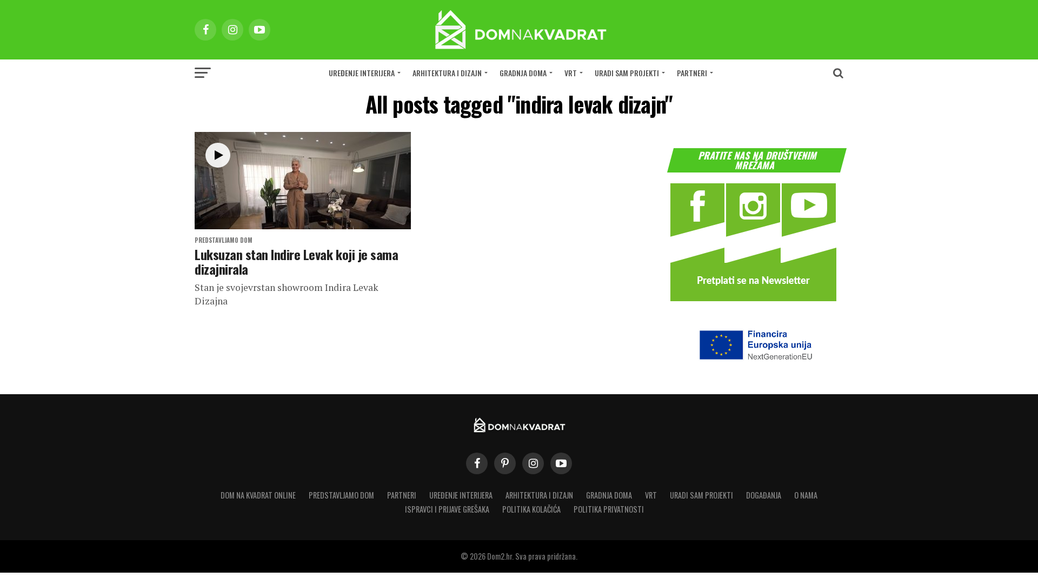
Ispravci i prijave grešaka (447, 509)
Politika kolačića (531, 509)
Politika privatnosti (609, 509)
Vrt (570, 72)
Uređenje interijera (362, 72)
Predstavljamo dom (341, 495)
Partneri (692, 72)
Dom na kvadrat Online (258, 495)
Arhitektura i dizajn (447, 72)
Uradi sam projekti (627, 72)
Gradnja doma (523, 72)
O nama (805, 495)
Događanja (763, 495)
